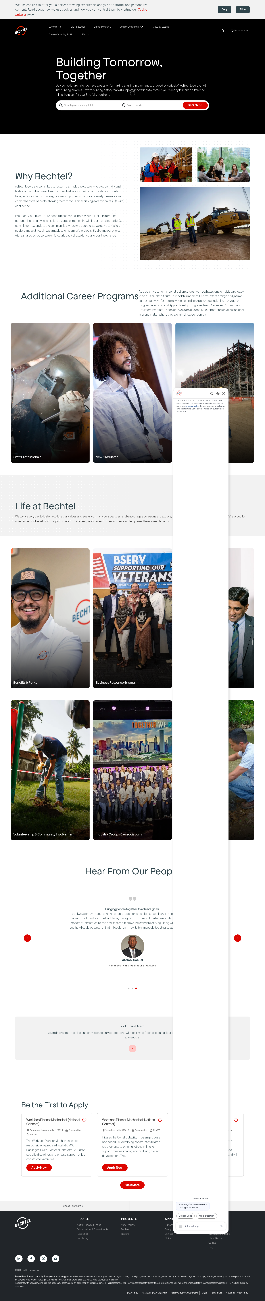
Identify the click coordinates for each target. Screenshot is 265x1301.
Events (85, 34)
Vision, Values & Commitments (92, 1229)
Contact (212, 1243)
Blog (211, 1247)
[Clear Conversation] (212, 393)
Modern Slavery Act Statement (184, 1293)
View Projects (127, 1225)
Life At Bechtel (78, 27)
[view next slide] (237, 938)
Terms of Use (216, 1293)
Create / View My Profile (61, 34)
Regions (125, 1234)
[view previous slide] (27, 938)
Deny (224, 9)
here (106, 95)
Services (169, 1234)
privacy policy (192, 406)
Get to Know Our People (89, 1225)
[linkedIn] (19, 1258)
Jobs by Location (161, 27)
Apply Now (39, 1167)
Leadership (82, 1234)
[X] (43, 1258)
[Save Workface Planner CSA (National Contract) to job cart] (236, 1120)
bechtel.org (82, 1238)
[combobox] (88, 105)
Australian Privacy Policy (237, 1293)
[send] (221, 1226)
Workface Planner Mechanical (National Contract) (53, 1122)
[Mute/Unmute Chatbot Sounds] (217, 393)
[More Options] (180, 1226)
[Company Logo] (22, 30)
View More (132, 1185)
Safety (168, 1229)
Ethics (168, 1238)
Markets (125, 1229)
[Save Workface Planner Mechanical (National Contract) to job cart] (84, 1120)
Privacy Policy (132, 1293)
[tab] (128, 988)
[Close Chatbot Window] (224, 393)
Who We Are (55, 27)
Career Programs (102, 27)
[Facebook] (31, 1258)
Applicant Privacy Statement (154, 1293)
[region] (201, 809)
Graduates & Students (219, 1234)
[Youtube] (55, 1258)
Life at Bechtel (215, 1238)
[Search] (223, 30)
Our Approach (172, 1225)
